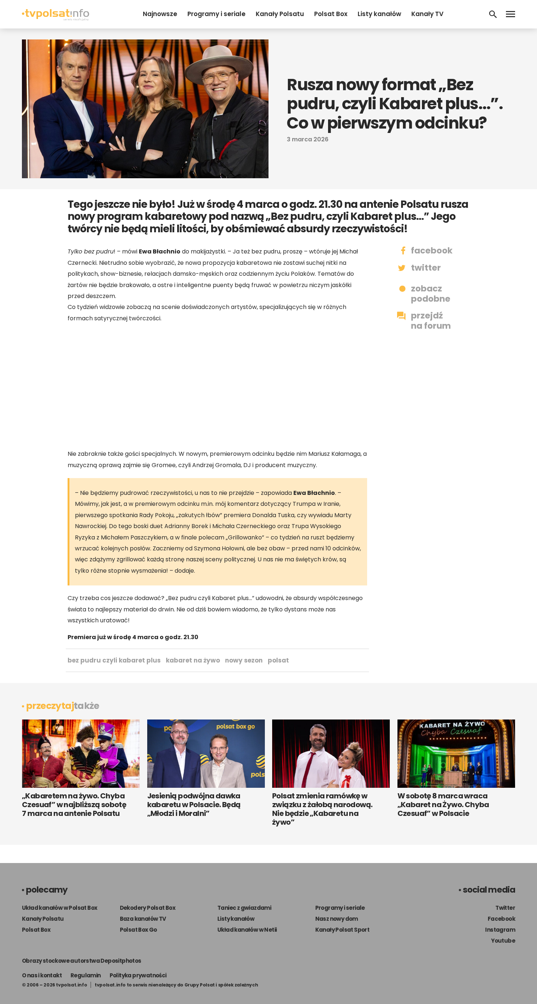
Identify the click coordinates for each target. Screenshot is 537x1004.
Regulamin (86, 975)
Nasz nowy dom (336, 919)
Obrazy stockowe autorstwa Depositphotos (81, 961)
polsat (278, 660)
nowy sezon (244, 660)
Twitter (505, 908)
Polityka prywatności (138, 975)
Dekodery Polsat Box (148, 908)
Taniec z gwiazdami (244, 908)
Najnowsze (160, 13)
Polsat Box (330, 13)
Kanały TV (427, 13)
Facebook (501, 919)
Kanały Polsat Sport (342, 930)
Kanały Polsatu (280, 13)
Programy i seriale (216, 13)
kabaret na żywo (193, 660)
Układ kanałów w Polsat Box (59, 908)
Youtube (503, 940)
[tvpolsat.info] (55, 19)
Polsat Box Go (138, 930)
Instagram (500, 930)
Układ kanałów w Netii (247, 930)
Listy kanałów (379, 13)
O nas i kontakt (42, 975)
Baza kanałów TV (143, 919)
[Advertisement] (217, 386)
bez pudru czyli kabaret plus (114, 660)
